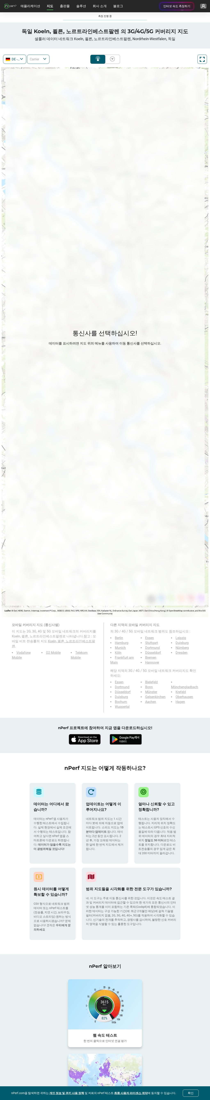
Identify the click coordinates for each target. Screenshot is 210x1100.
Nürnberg (182, 648)
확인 (191, 1093)
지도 (50, 6)
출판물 (65, 6)
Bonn (149, 687)
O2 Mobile (53, 653)
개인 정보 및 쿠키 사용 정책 (66, 1093)
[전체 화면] (202, 59)
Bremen (150, 658)
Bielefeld (151, 682)
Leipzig (181, 638)
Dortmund (152, 648)
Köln (118, 653)
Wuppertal (122, 707)
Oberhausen (184, 697)
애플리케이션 (30, 6)
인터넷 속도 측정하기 (176, 6)
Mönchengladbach (184, 687)
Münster (151, 692)
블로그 (118, 6)
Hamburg (121, 643)
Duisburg (182, 643)
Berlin (119, 638)
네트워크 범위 (97, 59)
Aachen (150, 702)
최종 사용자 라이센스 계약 (131, 1093)
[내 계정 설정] (203, 6)
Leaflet (7, 611)
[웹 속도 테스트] (105, 1004)
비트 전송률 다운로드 (111, 59)
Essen (149, 638)
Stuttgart (151, 643)
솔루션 (81, 6)
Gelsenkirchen (155, 697)
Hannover (152, 662)
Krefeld (181, 692)
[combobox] (14, 59)
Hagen (180, 702)
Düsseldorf (153, 653)
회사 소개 (100, 6)
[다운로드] (84, 739)
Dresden (181, 653)
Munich (120, 648)
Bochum (121, 702)
